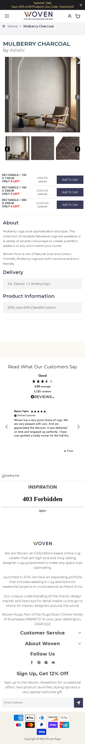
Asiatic (17, 50)
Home (13, 26)
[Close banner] (81, 5)
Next (77, 97)
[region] (42, 5)
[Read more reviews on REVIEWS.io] (42, 397)
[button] (6, 427)
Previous (7, 97)
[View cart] (77, 16)
